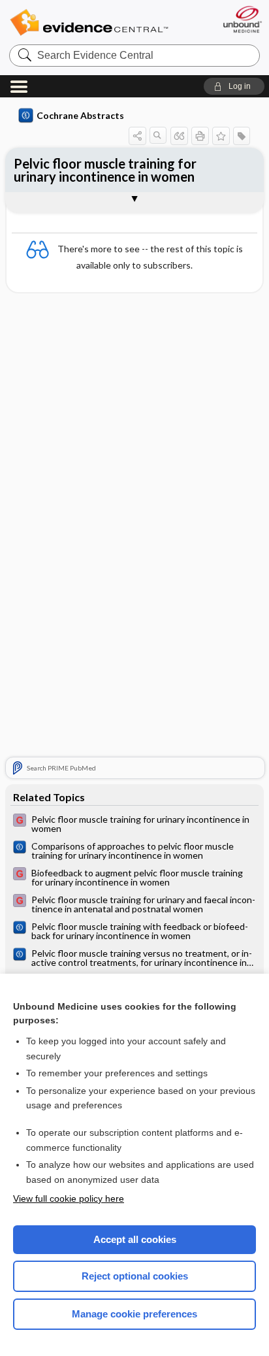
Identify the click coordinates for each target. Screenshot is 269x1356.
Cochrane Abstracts (80, 115)
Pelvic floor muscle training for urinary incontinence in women (105, 170)
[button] (234, 86)
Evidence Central (88, 22)
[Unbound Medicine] (242, 19)
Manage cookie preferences (134, 1313)
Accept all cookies (134, 1239)
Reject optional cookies (135, 1276)
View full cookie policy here (68, 1198)
